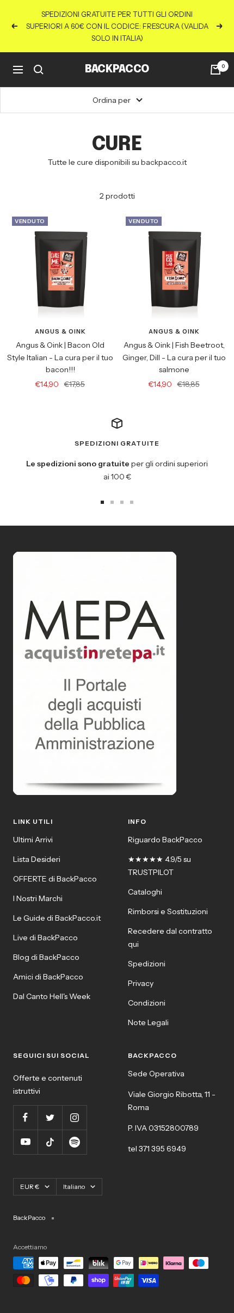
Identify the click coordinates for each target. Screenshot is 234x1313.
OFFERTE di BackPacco (55, 879)
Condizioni (146, 1003)
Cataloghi (145, 892)
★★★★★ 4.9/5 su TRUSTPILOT (159, 865)
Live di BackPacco (45, 937)
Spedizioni (146, 964)
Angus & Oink (60, 331)
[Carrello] (215, 70)
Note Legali (148, 1022)
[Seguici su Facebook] (25, 1117)
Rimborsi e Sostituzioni (168, 911)
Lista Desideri (36, 859)
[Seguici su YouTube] (25, 1142)
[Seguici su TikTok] (50, 1142)
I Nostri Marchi (38, 898)
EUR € (29, 1186)
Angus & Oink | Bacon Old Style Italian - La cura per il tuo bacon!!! (60, 357)
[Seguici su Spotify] (74, 1142)
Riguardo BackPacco (165, 839)
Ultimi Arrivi (33, 839)
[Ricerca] (39, 70)
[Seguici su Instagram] (74, 1117)
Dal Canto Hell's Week (51, 996)
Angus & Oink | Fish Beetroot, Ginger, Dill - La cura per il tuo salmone (174, 357)
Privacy (140, 983)
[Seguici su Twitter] (50, 1117)
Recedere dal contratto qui (170, 937)
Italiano (74, 1186)
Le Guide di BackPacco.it (57, 918)
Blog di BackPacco (46, 957)
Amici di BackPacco (48, 977)
